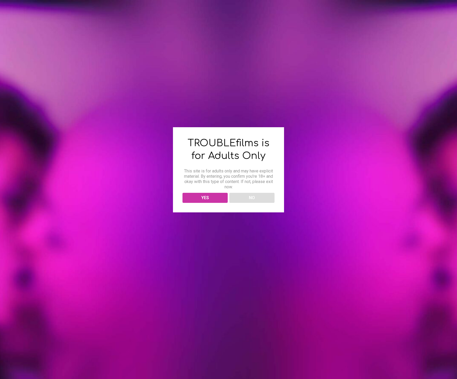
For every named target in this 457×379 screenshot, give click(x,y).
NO (252, 197)
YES (205, 197)
